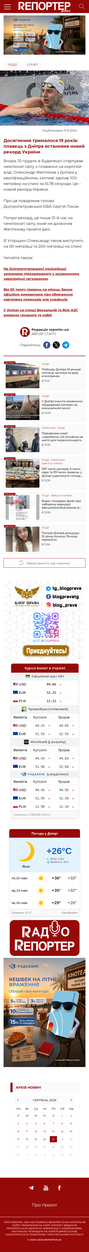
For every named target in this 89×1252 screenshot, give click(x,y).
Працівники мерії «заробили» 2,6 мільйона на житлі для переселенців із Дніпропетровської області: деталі (62, 437)
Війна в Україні (52, 464)
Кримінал (49, 428)
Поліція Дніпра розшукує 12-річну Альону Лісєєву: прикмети (61, 536)
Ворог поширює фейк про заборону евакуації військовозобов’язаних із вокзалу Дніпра (61, 504)
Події (12, 64)
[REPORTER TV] (46, 1188)
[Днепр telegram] (31, 1188)
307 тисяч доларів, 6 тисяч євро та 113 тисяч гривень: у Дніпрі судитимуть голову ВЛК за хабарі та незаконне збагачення (62, 472)
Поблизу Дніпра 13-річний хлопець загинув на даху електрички (61, 373)
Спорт (32, 64)
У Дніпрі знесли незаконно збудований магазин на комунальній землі (62, 405)
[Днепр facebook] (59, 1188)
